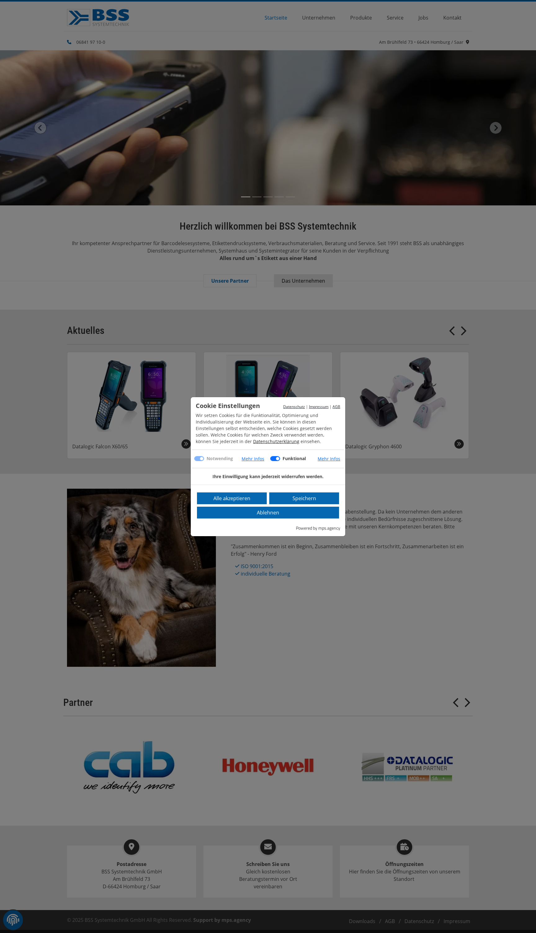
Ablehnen (268, 512)
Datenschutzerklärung (276, 441)
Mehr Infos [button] (253, 459)
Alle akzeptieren (231, 498)
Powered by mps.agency (318, 528)
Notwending (220, 458)
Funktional (294, 458)
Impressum (318, 406)
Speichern (304, 498)
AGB (336, 406)
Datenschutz (294, 406)
